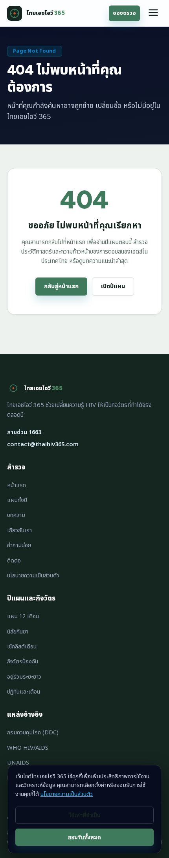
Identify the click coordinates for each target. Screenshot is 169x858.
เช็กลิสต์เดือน (22, 646)
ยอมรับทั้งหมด (84, 837)
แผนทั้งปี (17, 500)
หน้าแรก (16, 485)
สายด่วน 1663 (24, 432)
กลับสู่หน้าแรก (61, 286)
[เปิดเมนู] (153, 13)
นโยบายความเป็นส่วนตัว (33, 575)
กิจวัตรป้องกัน (22, 661)
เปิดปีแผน (113, 286)
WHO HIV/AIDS (27, 747)
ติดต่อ (14, 560)
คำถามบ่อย (19, 545)
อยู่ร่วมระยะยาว (24, 676)
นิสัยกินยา (17, 631)
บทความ (16, 515)
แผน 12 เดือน (23, 616)
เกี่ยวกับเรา (19, 530)
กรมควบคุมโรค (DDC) (33, 732)
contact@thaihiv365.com (43, 444)
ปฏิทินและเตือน (23, 691)
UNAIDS (18, 762)
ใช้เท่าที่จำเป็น (84, 815)
